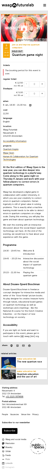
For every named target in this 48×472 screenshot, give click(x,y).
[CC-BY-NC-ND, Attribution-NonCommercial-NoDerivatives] (40, 40)
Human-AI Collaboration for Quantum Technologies (20, 158)
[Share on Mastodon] (11, 345)
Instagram (9, 467)
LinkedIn (9, 463)
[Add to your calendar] (30, 105)
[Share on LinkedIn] (17, 346)
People (5, 415)
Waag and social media (15, 440)
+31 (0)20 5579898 (14, 397)
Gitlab (8, 451)
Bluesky (8, 448)
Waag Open (8, 153)
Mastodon (10, 444)
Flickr (7, 459)
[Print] (29, 345)
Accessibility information (15, 141)
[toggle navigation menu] (44, 5)
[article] (24, 83)
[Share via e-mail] (23, 346)
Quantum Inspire (11, 149)
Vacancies (14, 415)
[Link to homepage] (18, 5)
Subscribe (9, 431)
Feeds (8, 455)
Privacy (35, 415)
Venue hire (25, 415)
